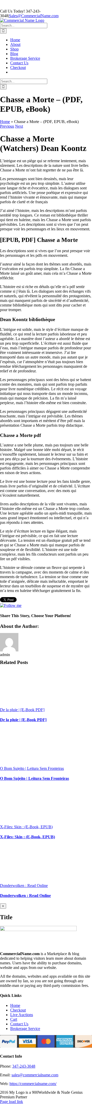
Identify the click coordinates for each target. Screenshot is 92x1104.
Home (5, 121)
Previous (7, 126)
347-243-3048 (23, 1066)
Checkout (18, 1010)
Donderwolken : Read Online (24, 885)
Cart (13, 1019)
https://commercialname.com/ (32, 1083)
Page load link (11, 1101)
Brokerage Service (25, 1028)
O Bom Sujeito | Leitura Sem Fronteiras (32, 768)
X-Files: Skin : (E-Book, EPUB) (26, 827)
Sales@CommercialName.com (34, 16)
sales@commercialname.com (35, 1075)
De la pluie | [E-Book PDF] (22, 710)
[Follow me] (10, 605)
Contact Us (19, 1024)
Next (19, 126)
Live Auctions (21, 1015)
